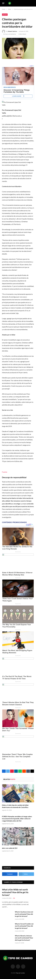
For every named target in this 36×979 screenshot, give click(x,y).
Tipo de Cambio (20, 973)
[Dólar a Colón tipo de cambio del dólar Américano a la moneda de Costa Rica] (18, 793)
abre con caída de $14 (9, 848)
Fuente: (4, 472)
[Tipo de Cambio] (17, 3)
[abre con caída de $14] (18, 836)
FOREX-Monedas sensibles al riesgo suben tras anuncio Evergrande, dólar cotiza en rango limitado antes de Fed (17, 818)
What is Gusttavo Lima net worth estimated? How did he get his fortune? (24, 914)
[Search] (33, 3)
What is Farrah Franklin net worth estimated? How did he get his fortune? (24, 926)
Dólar (5, 14)
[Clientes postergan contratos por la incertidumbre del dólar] (18, 48)
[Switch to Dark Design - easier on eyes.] (30, 3)
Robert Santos (12, 31)
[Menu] (3, 3)
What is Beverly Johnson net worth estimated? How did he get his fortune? (24, 938)
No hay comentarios (9, 34)
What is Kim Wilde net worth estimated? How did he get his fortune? (15, 892)
